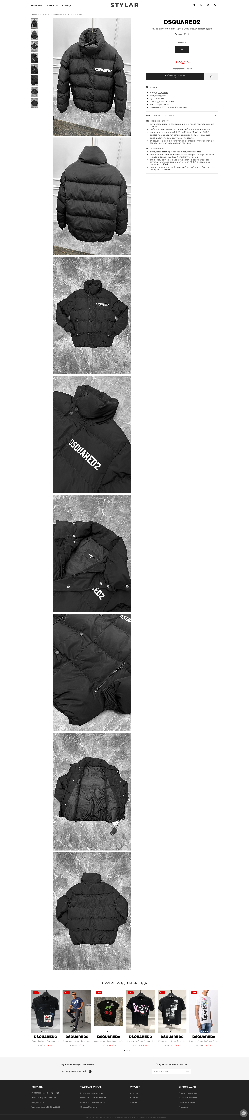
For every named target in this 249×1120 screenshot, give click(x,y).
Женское (52, 5)
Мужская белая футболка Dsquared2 (203, 1041)
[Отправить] (188, 1071)
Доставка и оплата (188, 1098)
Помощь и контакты (188, 1093)
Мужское (36, 5)
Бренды (66, 5)
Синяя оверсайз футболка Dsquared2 (77, 1041)
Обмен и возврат (187, 1102)
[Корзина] (194, 5)
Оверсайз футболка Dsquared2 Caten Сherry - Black (108, 1041)
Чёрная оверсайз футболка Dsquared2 (172, 1041)
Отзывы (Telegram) (89, 1107)
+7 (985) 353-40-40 (71, 1071)
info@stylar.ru (37, 1102)
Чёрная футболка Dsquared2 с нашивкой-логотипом (45, 1041)
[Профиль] (208, 5)
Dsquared (163, 92)
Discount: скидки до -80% (92, 1102)
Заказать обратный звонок (44, 1098)
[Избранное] (201, 5)
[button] (124, 1050)
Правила (183, 1107)
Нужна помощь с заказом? (77, 1064)
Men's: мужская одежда (91, 1093)
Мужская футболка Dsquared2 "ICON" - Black (140, 1041)
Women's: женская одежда (93, 1098)
